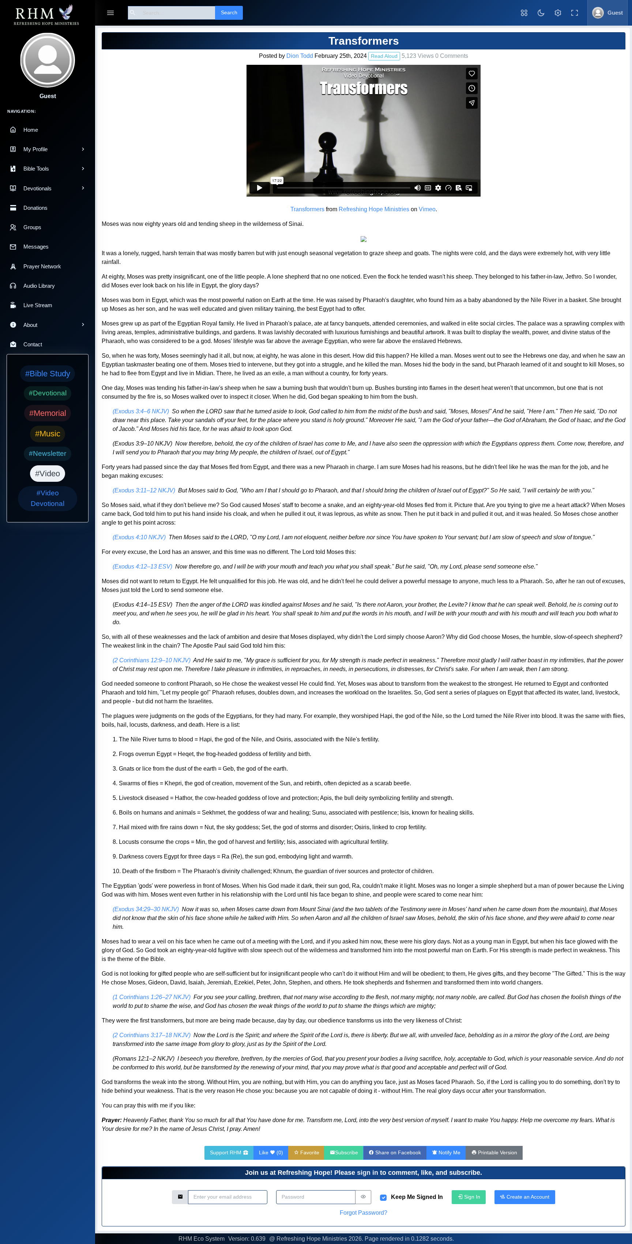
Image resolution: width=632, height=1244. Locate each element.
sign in (367, 1172)
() (271, 1152)
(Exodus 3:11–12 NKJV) (144, 490)
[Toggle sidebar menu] (110, 13)
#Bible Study (47, 373)
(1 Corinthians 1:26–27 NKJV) (152, 997)
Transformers (307, 209)
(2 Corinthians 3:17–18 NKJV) (152, 1035)
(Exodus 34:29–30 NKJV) (146, 909)
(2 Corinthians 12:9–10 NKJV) (152, 660)
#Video (47, 473)
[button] (524, 13)
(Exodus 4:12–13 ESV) (142, 566)
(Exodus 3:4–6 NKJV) (141, 411)
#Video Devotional (47, 498)
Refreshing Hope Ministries (374, 209)
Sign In (471, 1197)
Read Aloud (384, 56)
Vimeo (427, 209)
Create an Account (527, 1197)
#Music (47, 433)
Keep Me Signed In (417, 1197)
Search (229, 12)
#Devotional (48, 393)
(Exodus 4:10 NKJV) (139, 537)
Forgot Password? (363, 1213)
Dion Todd (299, 56)
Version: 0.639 (247, 1239)
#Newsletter (47, 453)
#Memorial (47, 413)
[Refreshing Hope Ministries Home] (47, 15)
